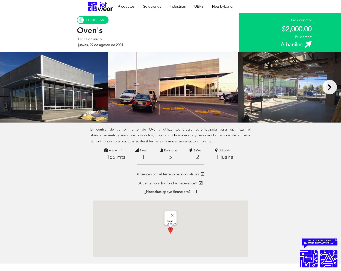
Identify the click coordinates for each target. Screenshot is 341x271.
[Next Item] (330, 87)
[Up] (328, 258)
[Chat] (309, 258)
